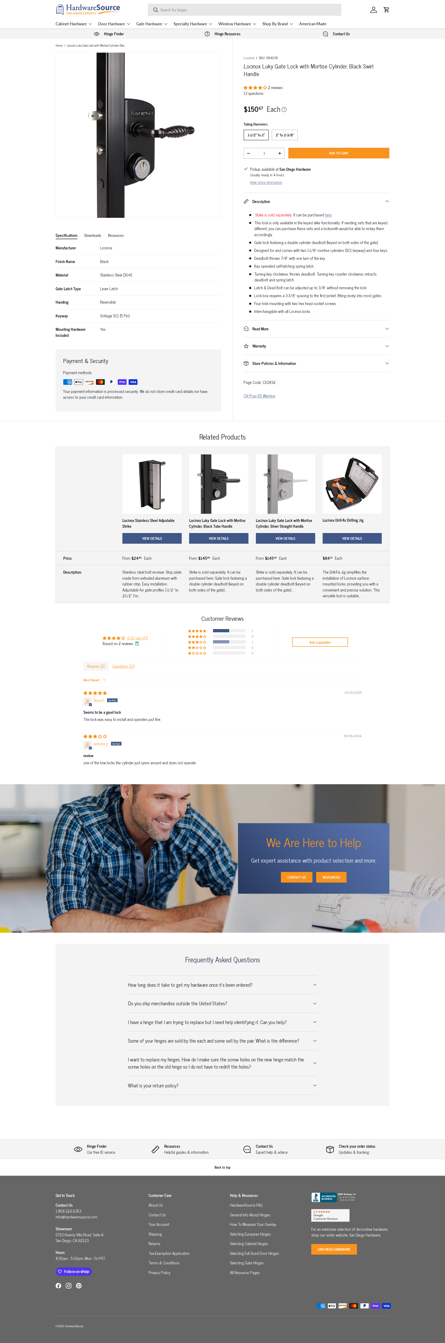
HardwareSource (74, 1326)
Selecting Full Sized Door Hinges (254, 1253)
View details (152, 538)
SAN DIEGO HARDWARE (334, 1249)
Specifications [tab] (66, 235)
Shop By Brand (275, 23)
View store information (266, 182)
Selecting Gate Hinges (247, 1262)
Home (59, 45)
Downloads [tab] (92, 235)
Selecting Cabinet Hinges (249, 1243)
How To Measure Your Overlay (253, 1224)
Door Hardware (111, 23)
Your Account (159, 1224)
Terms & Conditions (164, 1262)
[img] (95, 693)
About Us (156, 1205)
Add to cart (339, 153)
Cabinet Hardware (71, 23)
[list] (138, 135)
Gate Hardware (149, 23)
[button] (386, 10)
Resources (331, 877)
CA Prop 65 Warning (259, 395)
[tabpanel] (138, 291)
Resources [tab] (116, 235)
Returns (154, 1243)
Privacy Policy (159, 1272)
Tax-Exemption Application (169, 1253)
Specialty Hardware (190, 23)
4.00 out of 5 (137, 638)
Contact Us (296, 877)
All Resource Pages (245, 1272)
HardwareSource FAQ (246, 1205)
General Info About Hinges (250, 1214)
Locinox (249, 58)
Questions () (123, 666)
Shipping (155, 1234)
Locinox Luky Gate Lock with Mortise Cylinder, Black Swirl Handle (96, 45)
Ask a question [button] (320, 642)
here (328, 215)
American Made (312, 23)
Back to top (223, 1167)
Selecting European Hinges (250, 1234)
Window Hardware (234, 23)
